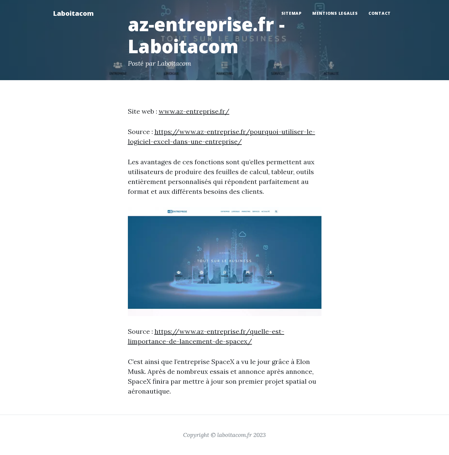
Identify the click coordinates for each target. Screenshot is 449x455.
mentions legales (335, 13)
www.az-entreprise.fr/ (194, 111)
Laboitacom (73, 13)
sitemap (291, 13)
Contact (379, 13)
